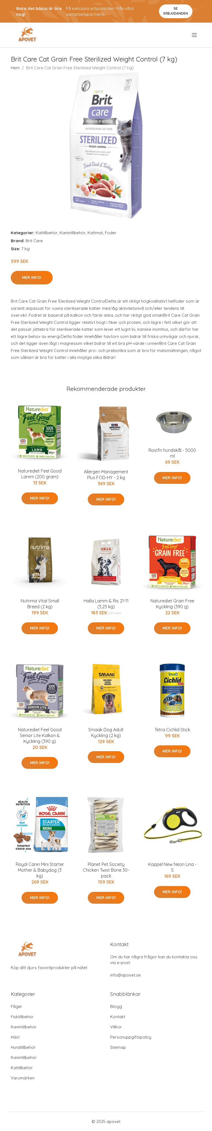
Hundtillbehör (23, 1047)
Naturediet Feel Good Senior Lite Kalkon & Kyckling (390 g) (40, 735)
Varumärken (23, 1078)
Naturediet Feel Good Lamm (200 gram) (40, 473)
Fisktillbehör (22, 1016)
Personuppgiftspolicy (130, 1037)
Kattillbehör (47, 232)
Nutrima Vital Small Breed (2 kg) (40, 603)
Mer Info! (31, 277)
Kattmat (95, 232)
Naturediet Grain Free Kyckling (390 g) (172, 603)
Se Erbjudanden (175, 10)
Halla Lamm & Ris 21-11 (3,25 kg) (106, 603)
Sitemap (118, 1047)
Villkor (116, 1026)
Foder (110, 232)
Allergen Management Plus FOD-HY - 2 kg (106, 474)
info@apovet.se (125, 975)
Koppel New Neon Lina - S (172, 867)
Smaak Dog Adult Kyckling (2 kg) (106, 732)
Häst (15, 1037)
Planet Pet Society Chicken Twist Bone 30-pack (106, 870)
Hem (15, 67)
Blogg (116, 1006)
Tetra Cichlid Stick (172, 729)
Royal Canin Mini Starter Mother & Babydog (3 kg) (40, 870)
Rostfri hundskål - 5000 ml (172, 453)
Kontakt (117, 1016)
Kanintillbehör (73, 232)
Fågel (16, 1006)
